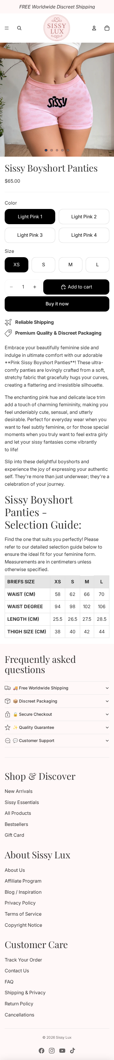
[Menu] (6, 28)
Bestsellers (16, 824)
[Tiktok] (72, 1050)
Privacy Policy (20, 903)
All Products (18, 813)
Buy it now (57, 304)
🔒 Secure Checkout (32, 714)
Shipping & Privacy (25, 992)
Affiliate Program (23, 881)
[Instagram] (51, 1050)
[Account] (94, 28)
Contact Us (17, 970)
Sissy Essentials (22, 802)
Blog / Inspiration (23, 892)
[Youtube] (62, 1050)
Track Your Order (23, 960)
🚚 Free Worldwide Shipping (40, 687)
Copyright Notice (23, 925)
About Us (15, 870)
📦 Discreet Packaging (35, 700)
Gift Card (14, 835)
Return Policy (19, 1004)
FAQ (9, 982)
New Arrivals (18, 791)
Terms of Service (23, 914)
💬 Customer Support (33, 740)
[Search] (19, 28)
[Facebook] (41, 1050)
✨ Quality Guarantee (33, 727)
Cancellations (19, 1015)
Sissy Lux (64, 1037)
